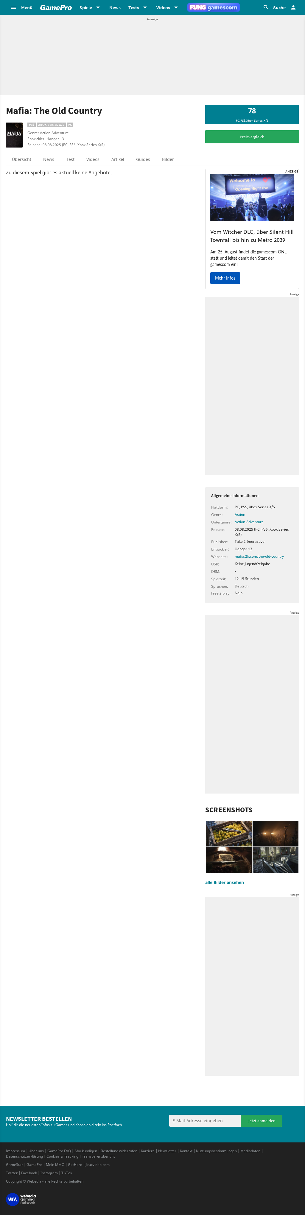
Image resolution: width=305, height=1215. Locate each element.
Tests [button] (133, 7)
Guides (143, 159)
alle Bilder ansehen (224, 882)
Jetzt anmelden (262, 1120)
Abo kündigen (85, 1150)
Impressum (15, 1150)
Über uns (36, 1150)
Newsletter (167, 1150)
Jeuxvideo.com (98, 1164)
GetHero (75, 1164)
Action (240, 514)
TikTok (66, 1172)
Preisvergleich (252, 136)
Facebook (29, 1172)
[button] (21, 7)
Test (70, 159)
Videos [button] (163, 7)
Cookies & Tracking (62, 1156)
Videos (92, 159)
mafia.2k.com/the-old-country (259, 556)
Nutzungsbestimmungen (216, 1150)
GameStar (14, 1164)
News (115, 7)
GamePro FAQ (59, 1150)
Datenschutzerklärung (24, 1156)
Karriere (148, 1150)
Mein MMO (55, 1164)
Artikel (117, 159)
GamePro (34, 1164)
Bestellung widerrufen (119, 1150)
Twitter (12, 1172)
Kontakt (186, 1150)
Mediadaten (250, 1150)
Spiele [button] (86, 7)
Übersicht (21, 159)
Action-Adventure (249, 521)
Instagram (49, 1172)
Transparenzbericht (98, 1156)
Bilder (168, 159)
